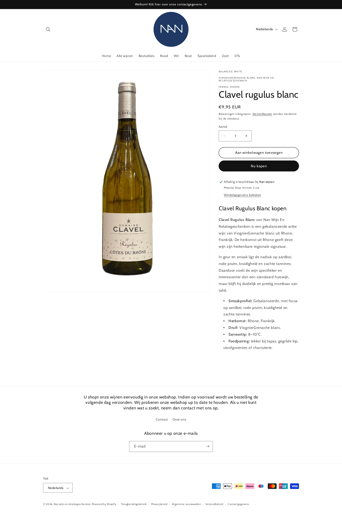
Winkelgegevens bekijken (242, 195)
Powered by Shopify (104, 504)
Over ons (179, 420)
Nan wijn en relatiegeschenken (72, 504)
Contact (162, 420)
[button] (48, 29)
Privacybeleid (159, 504)
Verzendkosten (262, 114)
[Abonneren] (207, 446)
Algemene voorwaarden (186, 504)
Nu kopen (259, 166)
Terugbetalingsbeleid (134, 504)
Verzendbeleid (214, 504)
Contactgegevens (238, 504)
